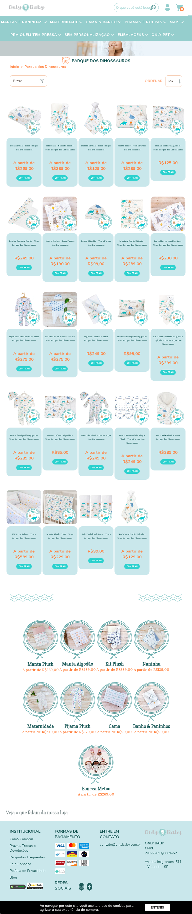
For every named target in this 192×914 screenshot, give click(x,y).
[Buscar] (153, 7)
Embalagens (131, 34)
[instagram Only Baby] (81, 887)
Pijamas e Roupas (144, 22)
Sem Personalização (87, 34)
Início (14, 66)
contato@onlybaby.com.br (120, 844)
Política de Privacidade (28, 870)
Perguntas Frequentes (27, 857)
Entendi (157, 907)
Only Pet (161, 34)
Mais (175, 22)
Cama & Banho (102, 22)
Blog (13, 877)
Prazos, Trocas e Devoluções (23, 848)
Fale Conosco (20, 864)
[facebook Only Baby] (89, 887)
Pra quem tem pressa (34, 34)
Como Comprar (21, 839)
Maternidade (65, 22)
